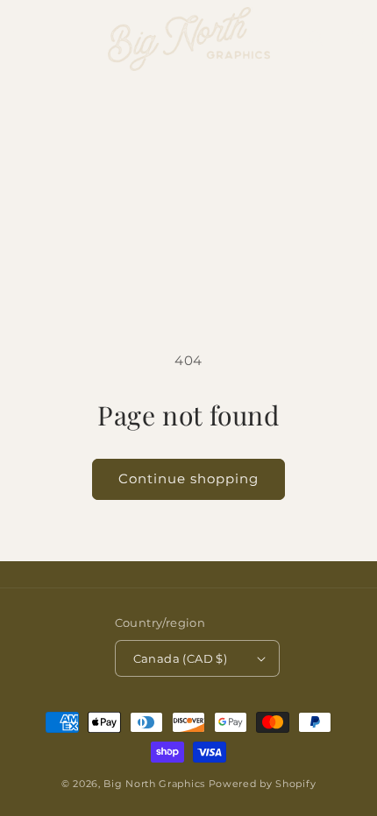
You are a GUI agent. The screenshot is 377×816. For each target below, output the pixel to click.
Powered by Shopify (263, 783)
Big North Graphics (154, 783)
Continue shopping (188, 478)
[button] (22, 38)
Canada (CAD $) (180, 658)
